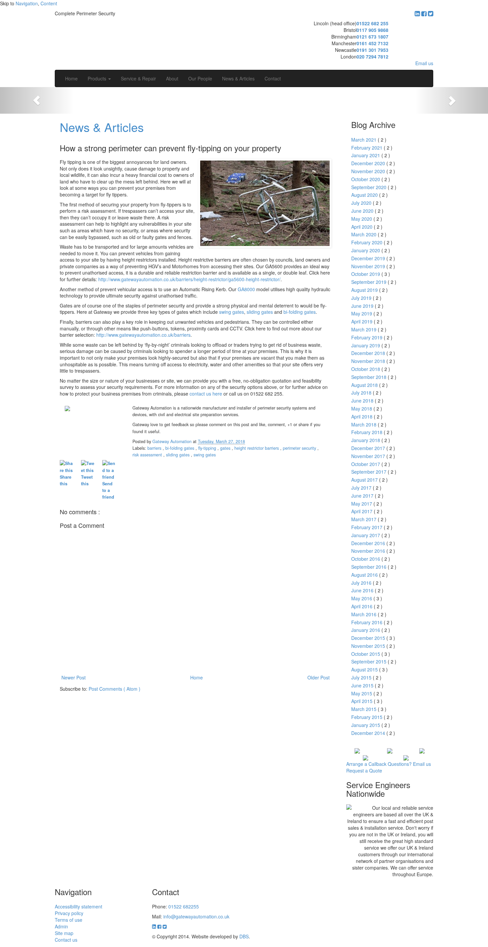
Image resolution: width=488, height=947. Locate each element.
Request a (364, 770)
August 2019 (365, 290)
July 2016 (362, 582)
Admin (61, 926)
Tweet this (87, 480)
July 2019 (362, 298)
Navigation (27, 3)
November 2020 (368, 171)
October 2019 (366, 274)
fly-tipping (207, 448)
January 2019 (366, 345)
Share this (65, 480)
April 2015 (362, 701)
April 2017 (362, 511)
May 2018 (362, 408)
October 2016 (366, 558)
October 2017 (366, 464)
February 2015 (367, 717)
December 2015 (368, 638)
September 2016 (369, 566)
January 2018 (366, 440)
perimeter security (300, 448)
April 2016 (362, 606)
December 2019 (368, 258)
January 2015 (366, 725)
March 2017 (364, 519)
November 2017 (368, 456)
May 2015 (362, 693)
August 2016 (365, 574)
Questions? (409, 764)
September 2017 (369, 471)
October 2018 (366, 369)
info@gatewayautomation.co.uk (196, 916)
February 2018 (367, 432)
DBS (244, 936)
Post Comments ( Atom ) (114, 688)
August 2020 (365, 194)
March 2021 (364, 139)
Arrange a (366, 764)
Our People (200, 78)
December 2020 (368, 163)
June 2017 (363, 495)
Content (49, 3)
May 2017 (362, 503)
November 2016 (368, 550)
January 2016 (366, 630)
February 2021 (367, 147)
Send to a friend (108, 490)
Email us (424, 63)
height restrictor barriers (257, 448)
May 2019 (362, 313)
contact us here (206, 393)
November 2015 (368, 646)
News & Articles (238, 78)
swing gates (231, 311)
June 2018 (363, 400)
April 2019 (362, 321)
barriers (155, 448)
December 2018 (368, 353)
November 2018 (368, 361)
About (172, 78)
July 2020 (362, 202)
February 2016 (367, 622)
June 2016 (363, 590)
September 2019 (369, 282)
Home (71, 78)
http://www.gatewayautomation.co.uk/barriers (143, 334)
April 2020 (362, 226)
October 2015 (366, 654)
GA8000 (246, 289)
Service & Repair (138, 78)
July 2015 (362, 677)
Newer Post (73, 677)
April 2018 (362, 416)
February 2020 (367, 242)
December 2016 (368, 543)
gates (226, 448)
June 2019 (363, 305)
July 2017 (362, 487)
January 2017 (366, 535)
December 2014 (368, 733)
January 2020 (366, 250)
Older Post (318, 677)
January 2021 (366, 155)
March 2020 (364, 234)
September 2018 (369, 377)
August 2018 (365, 385)
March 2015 (364, 709)
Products (98, 78)
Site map (64, 933)
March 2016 (364, 614)
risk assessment (147, 455)
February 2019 (367, 337)
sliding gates (260, 311)
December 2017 (368, 448)
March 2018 (364, 424)
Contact (273, 78)
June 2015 (363, 685)
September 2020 (369, 187)
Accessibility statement (78, 906)
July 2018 (362, 392)
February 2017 (367, 527)
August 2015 (365, 669)
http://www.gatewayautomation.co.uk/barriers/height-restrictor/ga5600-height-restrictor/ (189, 279)
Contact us (66, 939)
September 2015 (369, 661)
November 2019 (368, 266)
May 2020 (362, 218)
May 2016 (362, 598)
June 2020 (363, 210)
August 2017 (365, 479)
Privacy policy (69, 913)
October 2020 (366, 179)
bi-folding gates (300, 311)
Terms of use (68, 919)
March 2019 (364, 329)
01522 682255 (183, 906)
